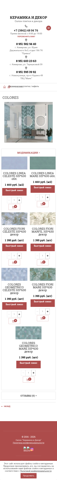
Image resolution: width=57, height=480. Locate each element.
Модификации (27, 152)
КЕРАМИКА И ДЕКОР (28, 17)
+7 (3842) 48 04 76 (26, 30)
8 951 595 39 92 (26, 72)
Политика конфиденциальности (28, 443)
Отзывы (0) (27, 395)
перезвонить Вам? (26, 37)
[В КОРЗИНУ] (14, 207)
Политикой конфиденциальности (35, 471)
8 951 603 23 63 (26, 61)
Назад (7, 406)
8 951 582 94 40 (26, 44)
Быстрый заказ (14, 190)
